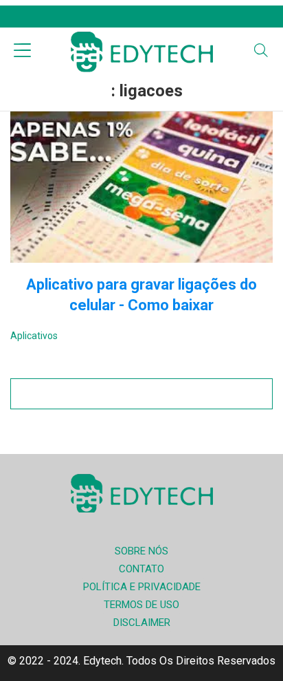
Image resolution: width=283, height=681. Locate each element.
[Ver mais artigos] (141, 393)
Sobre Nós (141, 551)
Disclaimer (141, 622)
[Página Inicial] (141, 52)
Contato (141, 569)
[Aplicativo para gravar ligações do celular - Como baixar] (141, 187)
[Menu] (22, 52)
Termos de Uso (141, 604)
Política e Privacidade (142, 587)
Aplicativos (34, 335)
